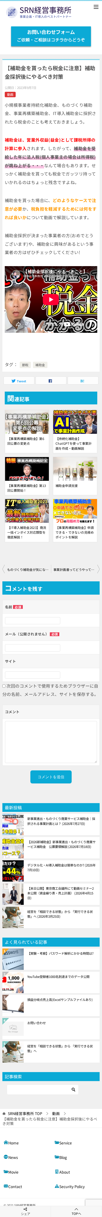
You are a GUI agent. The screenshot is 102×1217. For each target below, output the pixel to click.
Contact (15, 1186)
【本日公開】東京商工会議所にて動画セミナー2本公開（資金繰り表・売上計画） (60, 893)
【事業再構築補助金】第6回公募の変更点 (25, 441)
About (64, 1172)
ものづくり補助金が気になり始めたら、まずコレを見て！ (29, 569)
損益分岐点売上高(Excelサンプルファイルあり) (60, 999)
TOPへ (76, 1213)
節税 (25, 364)
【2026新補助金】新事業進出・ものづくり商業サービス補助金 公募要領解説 (61, 844)
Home (13, 1143)
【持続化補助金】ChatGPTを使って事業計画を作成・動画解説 (74, 443)
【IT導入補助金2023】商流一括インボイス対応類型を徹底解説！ (26, 532)
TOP (25, 1113)
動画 (10, 94)
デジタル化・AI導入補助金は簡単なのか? (61, 867)
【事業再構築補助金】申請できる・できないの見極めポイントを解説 (75, 532)
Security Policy (72, 1186)
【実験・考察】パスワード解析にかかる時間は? (60, 953)
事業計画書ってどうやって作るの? (76, 569)
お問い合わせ (36, 1022)
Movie (13, 1172)
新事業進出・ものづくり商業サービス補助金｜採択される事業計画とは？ (61, 821)
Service (65, 1143)
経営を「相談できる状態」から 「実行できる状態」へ (60, 914)
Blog (63, 1157)
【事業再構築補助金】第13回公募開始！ (26, 488)
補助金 (40, 364)
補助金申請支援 (67, 485)
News (13, 1157)
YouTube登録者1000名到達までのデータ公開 (58, 976)
